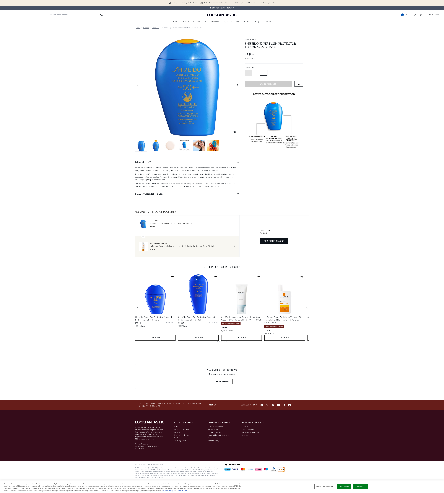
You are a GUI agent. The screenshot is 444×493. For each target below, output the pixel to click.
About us (245, 427)
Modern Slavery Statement (218, 435)
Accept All (360, 486)
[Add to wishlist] (298, 84)
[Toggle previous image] (137, 85)
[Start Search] (101, 14)
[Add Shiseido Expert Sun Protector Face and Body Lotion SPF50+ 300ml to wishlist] (215, 277)
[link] (419, 15)
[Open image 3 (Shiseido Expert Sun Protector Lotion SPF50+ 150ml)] (170, 145)
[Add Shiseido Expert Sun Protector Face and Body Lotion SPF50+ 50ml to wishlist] (172, 277)
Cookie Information (215, 432)
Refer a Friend (247, 438)
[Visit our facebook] (262, 405)
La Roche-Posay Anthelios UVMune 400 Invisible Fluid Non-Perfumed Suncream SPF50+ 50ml (283, 320)
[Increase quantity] (263, 73)
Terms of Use (182, 490)
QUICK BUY (155, 338)
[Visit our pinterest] (289, 405)
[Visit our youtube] (278, 405)
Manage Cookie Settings (324, 486)
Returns (177, 432)
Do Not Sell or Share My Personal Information (148, 447)
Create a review (222, 381)
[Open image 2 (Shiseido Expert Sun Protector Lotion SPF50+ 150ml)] (155, 145)
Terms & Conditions (215, 427)
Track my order (180, 441)
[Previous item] (137, 308)
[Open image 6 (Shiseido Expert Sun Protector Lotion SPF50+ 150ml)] (213, 145)
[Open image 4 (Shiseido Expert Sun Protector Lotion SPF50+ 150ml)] (184, 145)
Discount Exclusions (182, 430)
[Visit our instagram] (273, 405)
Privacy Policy (213, 430)
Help (176, 427)
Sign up (212, 405)
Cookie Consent (141, 444)
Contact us (178, 438)
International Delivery (182, 435)
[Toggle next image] (237, 85)
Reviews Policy (213, 441)
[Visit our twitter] (267, 405)
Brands (146, 28)
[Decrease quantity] (248, 73)
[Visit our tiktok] (284, 405)
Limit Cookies (344, 486)
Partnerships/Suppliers (250, 432)
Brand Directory (248, 430)
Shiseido (155, 28)
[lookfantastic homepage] (221, 14)
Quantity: (250, 68)
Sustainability (213, 438)
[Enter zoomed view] (234, 132)
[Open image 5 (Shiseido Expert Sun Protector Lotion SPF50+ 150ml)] (199, 145)
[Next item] (307, 308)
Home (138, 28)
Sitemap (245, 435)
